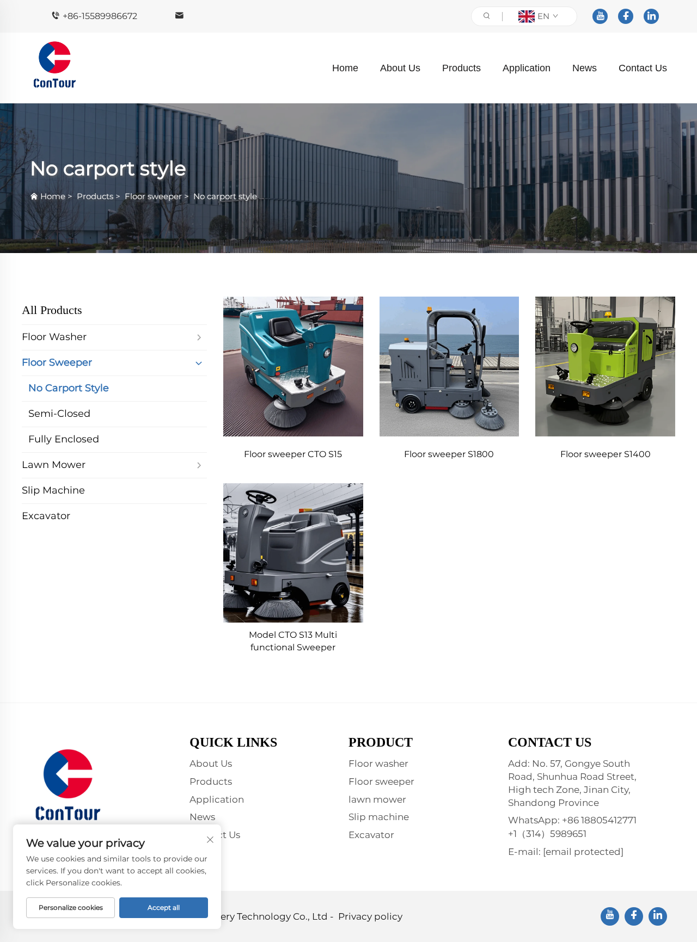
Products (461, 68)
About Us (400, 68)
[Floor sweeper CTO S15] (293, 366)
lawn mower (377, 799)
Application (527, 68)
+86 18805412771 (599, 820)
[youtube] (600, 16)
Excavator (371, 834)
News (584, 68)
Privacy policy (370, 916)
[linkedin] (651, 16)
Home (345, 68)
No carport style (225, 196)
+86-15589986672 (100, 16)
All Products (52, 310)
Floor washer (378, 763)
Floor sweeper (153, 196)
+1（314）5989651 (547, 833)
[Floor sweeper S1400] (605, 366)
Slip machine (378, 816)
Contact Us (643, 68)
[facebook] (625, 16)
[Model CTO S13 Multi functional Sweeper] (293, 553)
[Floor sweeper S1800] (449, 366)
